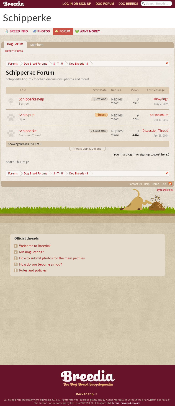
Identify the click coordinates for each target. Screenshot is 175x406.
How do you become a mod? (40, 264)
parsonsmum (159, 115)
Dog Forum (105, 3)
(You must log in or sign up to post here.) (141, 154)
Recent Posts (14, 51)
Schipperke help (31, 99)
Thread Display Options (87, 148)
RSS (170, 183)
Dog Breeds (128, 3)
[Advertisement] (43, 313)
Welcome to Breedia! (35, 246)
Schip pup (26, 115)
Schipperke (27, 131)
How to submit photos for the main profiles (52, 258)
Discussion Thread (30, 135)
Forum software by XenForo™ (79, 403)
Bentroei (24, 103)
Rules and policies (33, 270)
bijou (22, 119)
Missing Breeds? (31, 252)
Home (155, 184)
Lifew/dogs (160, 99)
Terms (115, 403)
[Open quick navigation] (166, 63)
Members (36, 45)
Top (163, 184)
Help (146, 184)
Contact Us (135, 184)
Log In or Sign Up (76, 3)
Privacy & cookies (130, 403)
